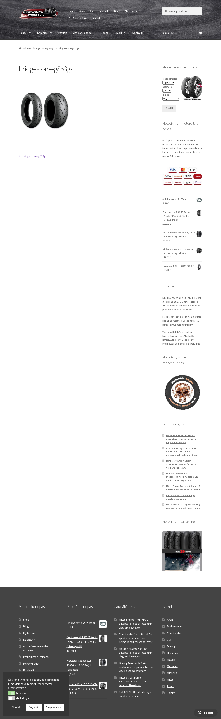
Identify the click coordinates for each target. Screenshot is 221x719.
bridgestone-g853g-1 (44, 48)
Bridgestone (174, 626)
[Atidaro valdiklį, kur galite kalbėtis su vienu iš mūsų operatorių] (206, 713)
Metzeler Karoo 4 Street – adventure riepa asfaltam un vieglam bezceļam (181, 464)
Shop (82, 10)
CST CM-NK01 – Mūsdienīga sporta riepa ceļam (180, 497)
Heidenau (172, 653)
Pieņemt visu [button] (53, 707)
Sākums (27, 48)
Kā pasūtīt (104, 10)
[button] (11, 693)
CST (169, 639)
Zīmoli (118, 32)
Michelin (172, 673)
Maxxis (171, 659)
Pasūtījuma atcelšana (36, 657)
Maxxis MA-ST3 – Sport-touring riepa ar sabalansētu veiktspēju (183, 506)
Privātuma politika (78, 18)
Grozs (117, 10)
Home (72, 10)
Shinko (171, 693)
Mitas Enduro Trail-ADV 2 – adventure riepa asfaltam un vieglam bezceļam (181, 439)
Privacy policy (31, 663)
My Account (30, 633)
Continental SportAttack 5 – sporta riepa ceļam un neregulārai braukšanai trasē (182, 452)
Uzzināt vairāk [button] (17, 688)
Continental (174, 633)
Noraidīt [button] (16, 707)
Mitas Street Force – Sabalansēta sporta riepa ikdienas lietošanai (184, 488)
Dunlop (171, 646)
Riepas (23, 32)
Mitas (170, 679)
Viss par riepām (82, 32)
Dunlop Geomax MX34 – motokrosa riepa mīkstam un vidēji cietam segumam (182, 477)
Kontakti (96, 18)
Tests (104, 32)
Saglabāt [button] (34, 707)
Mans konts (131, 10)
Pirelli (170, 686)
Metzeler (172, 666)
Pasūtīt (62, 32)
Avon (170, 619)
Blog (92, 10)
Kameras (42, 32)
